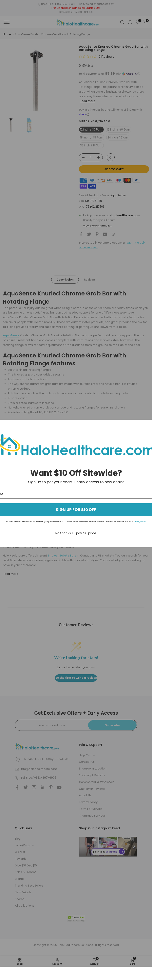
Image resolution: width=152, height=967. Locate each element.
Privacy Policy (139, 522)
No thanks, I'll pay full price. (76, 533)
